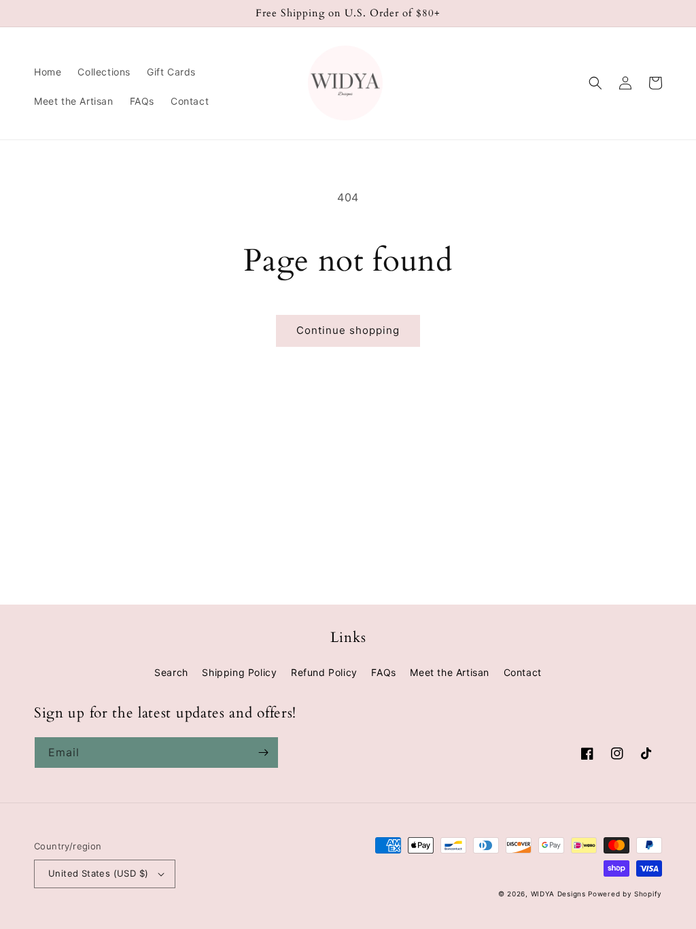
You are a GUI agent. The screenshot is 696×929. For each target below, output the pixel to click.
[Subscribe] (263, 752)
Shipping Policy (239, 672)
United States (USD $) (98, 873)
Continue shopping (348, 330)
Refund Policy (324, 672)
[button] (595, 83)
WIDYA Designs (558, 894)
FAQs (383, 672)
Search (171, 672)
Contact (523, 672)
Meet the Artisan (449, 672)
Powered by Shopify (625, 894)
